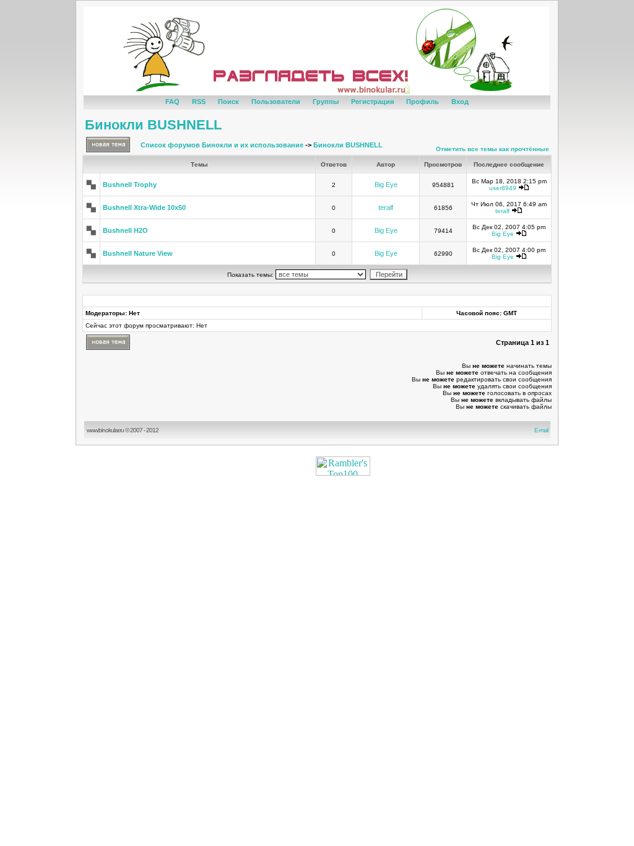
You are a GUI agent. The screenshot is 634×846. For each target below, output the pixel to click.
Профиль (422, 101)
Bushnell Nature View (138, 253)
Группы (326, 101)
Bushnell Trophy (130, 184)
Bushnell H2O (125, 230)
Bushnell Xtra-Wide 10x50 (144, 207)
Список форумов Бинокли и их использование (222, 145)
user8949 (502, 188)
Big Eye (386, 184)
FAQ (172, 101)
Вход (460, 101)
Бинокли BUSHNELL (153, 125)
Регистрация (372, 101)
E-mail (542, 430)
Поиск (228, 101)
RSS (199, 101)
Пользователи (275, 101)
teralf (385, 207)
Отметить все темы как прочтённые (492, 149)
